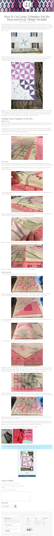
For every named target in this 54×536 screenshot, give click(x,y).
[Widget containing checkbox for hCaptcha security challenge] (9, 506)
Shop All (28, 519)
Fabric (28, 523)
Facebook (45, 446)
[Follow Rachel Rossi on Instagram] (31, 530)
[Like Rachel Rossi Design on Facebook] (29, 530)
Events (44, 523)
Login (40, 10)
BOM (31, 10)
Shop (21, 10)
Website (15, 489)
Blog (18, 10)
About (14, 10)
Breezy (19, 29)
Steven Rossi (31, 534)
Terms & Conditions (38, 523)
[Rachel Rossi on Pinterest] (27, 530)
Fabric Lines (26, 10)
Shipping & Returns (38, 522)
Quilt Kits (28, 522)
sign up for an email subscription (27, 448)
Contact (36, 10)
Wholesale (28, 524)
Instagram (15, 448)
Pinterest (41, 446)
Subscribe (7, 530)
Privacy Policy (37, 524)
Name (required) (17, 483)
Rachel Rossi (24, 534)
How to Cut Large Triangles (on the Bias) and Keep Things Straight (15, 12)
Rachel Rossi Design (27, 5)
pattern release (4, 30)
